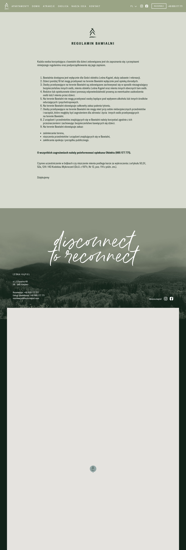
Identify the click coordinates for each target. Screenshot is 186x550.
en (90, 544)
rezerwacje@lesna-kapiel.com (26, 298)
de (95, 544)
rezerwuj (159, 6)
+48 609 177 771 (175, 6)
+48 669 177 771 (37, 295)
